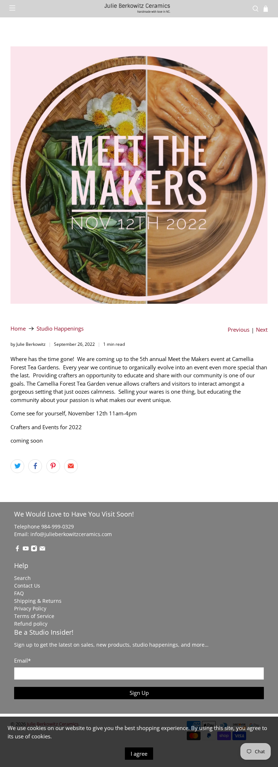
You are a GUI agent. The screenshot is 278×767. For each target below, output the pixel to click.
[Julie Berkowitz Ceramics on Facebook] (17, 549)
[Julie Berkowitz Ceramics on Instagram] (34, 549)
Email (22, 660)
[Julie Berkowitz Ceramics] (139, 8)
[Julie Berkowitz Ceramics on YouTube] (25, 549)
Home (18, 328)
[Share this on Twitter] (17, 466)
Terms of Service (34, 616)
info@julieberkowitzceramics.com (71, 534)
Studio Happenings (60, 328)
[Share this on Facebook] (35, 466)
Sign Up (139, 692)
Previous (238, 329)
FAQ (19, 593)
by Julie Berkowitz (28, 344)
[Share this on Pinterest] (53, 466)
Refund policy (30, 623)
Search (22, 578)
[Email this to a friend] (71, 466)
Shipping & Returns (38, 600)
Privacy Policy (30, 608)
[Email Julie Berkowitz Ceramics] (42, 549)
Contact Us (27, 585)
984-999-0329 (57, 526)
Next (262, 329)
